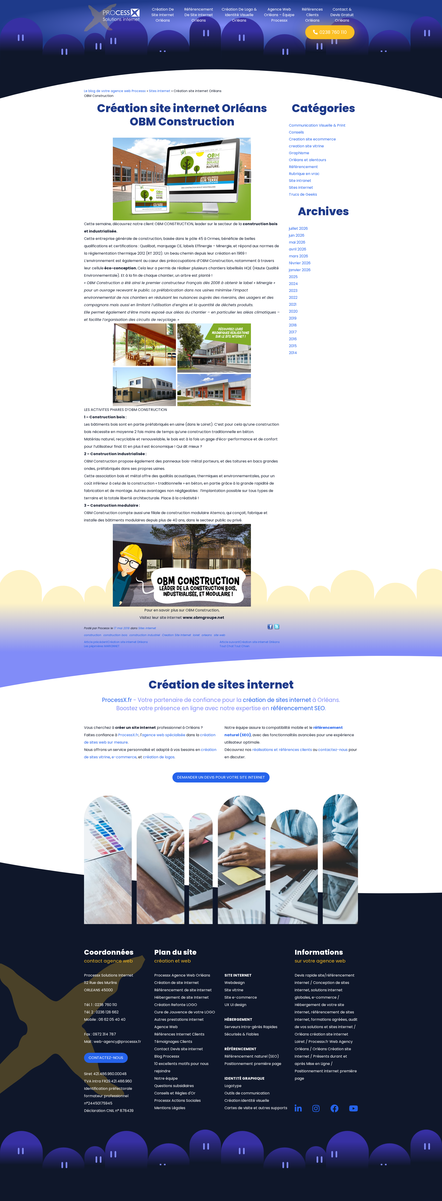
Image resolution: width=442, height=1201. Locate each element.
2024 (293, 283)
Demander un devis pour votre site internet (221, 777)
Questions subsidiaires (174, 1085)
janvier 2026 (300, 270)
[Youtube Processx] (353, 1108)
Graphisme (299, 153)
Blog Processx (166, 1056)
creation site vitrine (306, 146)
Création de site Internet (176, 982)
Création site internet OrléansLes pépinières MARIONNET (116, 644)
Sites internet (159, 91)
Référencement (303, 166)
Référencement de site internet (183, 990)
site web (219, 635)
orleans (207, 635)
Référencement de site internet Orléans (198, 15)
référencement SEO (298, 708)
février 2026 (300, 263)
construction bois (115, 635)
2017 (293, 332)
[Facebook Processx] (334, 1108)
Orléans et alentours (307, 160)
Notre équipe (166, 1078)
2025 (293, 276)
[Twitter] (277, 626)
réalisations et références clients (282, 749)
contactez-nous (333, 749)
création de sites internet (277, 700)
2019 (293, 318)
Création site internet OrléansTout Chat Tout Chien (250, 644)
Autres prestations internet (179, 1019)
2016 (293, 339)
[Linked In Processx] (298, 1108)
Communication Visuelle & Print (317, 125)
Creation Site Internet (176, 635)
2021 (293, 304)
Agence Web (166, 1026)
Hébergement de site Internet (181, 997)
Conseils (296, 132)
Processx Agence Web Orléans (182, 975)
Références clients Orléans (312, 15)
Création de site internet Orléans (162, 15)
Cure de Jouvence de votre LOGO (184, 1012)
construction (92, 635)
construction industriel (144, 635)
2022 (293, 297)
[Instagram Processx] (316, 1108)
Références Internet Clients (179, 1034)
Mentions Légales (169, 1108)
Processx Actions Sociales (177, 1100)
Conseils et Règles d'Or (174, 1093)
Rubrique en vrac (304, 173)
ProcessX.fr (117, 700)
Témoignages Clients (173, 1041)
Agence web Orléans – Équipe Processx (279, 15)
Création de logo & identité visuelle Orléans (239, 15)
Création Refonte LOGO (175, 1004)
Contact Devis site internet (178, 1049)
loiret (196, 635)
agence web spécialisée (163, 735)
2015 (293, 346)
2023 (293, 290)
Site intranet (300, 180)
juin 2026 (296, 235)
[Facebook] (270, 626)
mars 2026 (298, 256)
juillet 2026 (298, 228)
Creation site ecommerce (312, 139)
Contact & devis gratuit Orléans (342, 15)
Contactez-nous (106, 1057)
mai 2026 (297, 242)
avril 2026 (297, 249)
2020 (293, 311)
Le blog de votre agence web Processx (115, 91)
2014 (293, 352)
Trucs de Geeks (303, 194)
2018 (293, 325)
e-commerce (124, 757)
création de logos (158, 757)
